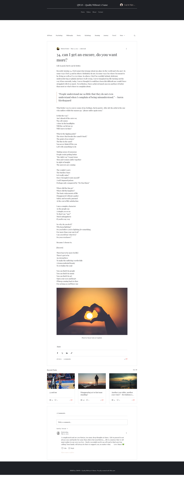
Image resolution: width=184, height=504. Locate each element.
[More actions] (126, 48)
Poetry (79, 35)
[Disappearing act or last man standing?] (92, 381)
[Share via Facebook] (57, 353)
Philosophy (69, 35)
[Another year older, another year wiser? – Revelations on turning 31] (123, 381)
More (121, 35)
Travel (114, 35)
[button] (135, 35)
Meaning (97, 35)
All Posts (49, 35)
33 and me (53, 392)
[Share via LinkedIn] (67, 353)
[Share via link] (71, 353)
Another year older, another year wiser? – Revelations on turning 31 (122, 393)
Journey (106, 35)
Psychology (59, 35)
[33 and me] (61, 381)
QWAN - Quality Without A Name (92, 4)
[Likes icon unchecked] (62, 448)
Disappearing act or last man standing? (91, 393)
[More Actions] (126, 433)
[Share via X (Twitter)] (62, 353)
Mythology (88, 35)
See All (135, 370)
